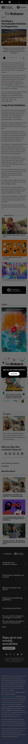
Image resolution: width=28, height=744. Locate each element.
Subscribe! (14, 374)
